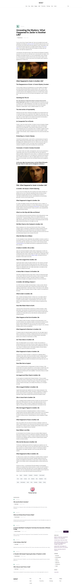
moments (32, 478)
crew (18, 478)
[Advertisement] (41, 14)
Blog (40, 578)
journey (25, 478)
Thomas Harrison (19, 37)
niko (36, 478)
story (31, 482)
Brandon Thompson (17, 531)
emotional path (36, 206)
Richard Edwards (17, 556)
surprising (35, 482)
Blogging (57, 555)
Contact (31, 583)
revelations (41, 478)
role (45, 478)
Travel (56, 566)
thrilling (40, 482)
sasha (18, 482)
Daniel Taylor (16, 504)
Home (30, 578)
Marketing (57, 562)
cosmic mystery (41, 475)
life (29, 478)
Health (56, 559)
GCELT (41, 3)
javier (21, 478)
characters (25, 475)
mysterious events (30, 43)
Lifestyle (50, 578)
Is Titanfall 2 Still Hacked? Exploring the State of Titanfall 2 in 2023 (29, 554)
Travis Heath (16, 544)
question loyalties (34, 255)
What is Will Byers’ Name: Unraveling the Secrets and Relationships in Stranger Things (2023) (61, 543)
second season (23, 482)
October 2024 (56, 572)
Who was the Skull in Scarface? (20, 502)
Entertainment (58, 557)
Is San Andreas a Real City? (20, 542)
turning (44, 482)
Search (66, 531)
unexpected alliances (20, 243)
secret (28, 482)
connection (36, 475)
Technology (57, 564)
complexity (30, 475)
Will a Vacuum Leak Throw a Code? (21, 567)
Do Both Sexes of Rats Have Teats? (60, 540)
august (21, 475)
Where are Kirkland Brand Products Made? (23, 515)
